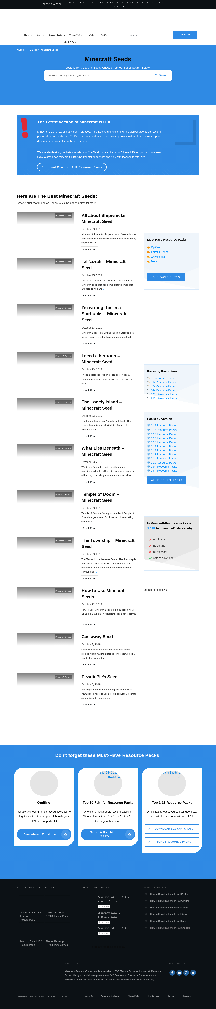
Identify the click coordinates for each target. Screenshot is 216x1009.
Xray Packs (158, 256)
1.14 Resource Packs (163, 446)
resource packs (142, 131)
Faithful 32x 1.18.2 (112, 928)
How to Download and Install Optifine (170, 900)
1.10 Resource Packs (163, 462)
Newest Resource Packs (35, 887)
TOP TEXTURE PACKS (95, 887)
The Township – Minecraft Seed (77, 559)
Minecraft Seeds (63, 216)
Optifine (74, 136)
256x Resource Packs (163, 398)
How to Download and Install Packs (169, 894)
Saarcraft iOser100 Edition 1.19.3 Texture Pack (31, 916)
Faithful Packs (159, 252)
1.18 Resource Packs (163, 429)
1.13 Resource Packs (163, 450)
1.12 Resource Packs (163, 454)
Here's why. (185, 528)
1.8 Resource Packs (163, 470)
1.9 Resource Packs (163, 466)
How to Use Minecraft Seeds (77, 608)
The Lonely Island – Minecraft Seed (77, 419)
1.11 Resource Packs (163, 458)
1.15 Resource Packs (163, 442)
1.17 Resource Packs (163, 434)
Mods (154, 261)
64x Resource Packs (163, 390)
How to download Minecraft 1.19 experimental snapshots (71, 157)
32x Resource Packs (163, 386)
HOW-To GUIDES (155, 887)
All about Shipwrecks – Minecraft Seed (77, 232)
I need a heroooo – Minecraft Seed (77, 373)
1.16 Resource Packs (163, 438)
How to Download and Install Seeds (169, 907)
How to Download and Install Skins (168, 914)
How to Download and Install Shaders (170, 927)
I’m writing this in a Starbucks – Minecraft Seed (77, 326)
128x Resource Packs (163, 394)
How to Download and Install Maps (168, 921)
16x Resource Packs (163, 382)
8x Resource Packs (162, 378)
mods (60, 136)
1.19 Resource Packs (163, 425)
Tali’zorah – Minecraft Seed (77, 278)
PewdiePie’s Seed (77, 690)
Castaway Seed (77, 650)
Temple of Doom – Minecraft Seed (77, 511)
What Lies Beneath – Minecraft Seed (77, 465)
